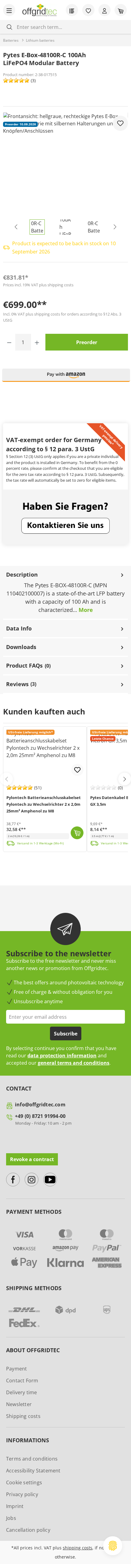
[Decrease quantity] (9, 342)
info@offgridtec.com (40, 1104)
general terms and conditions (73, 1063)
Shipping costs (23, 1416)
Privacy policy (22, 1494)
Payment (16, 1368)
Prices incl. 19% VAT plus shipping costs (38, 285)
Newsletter (19, 1404)
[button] (66, 377)
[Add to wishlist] (120, 123)
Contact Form (22, 1380)
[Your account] (104, 10)
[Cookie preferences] (113, 1546)
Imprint (14, 1506)
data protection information (62, 1055)
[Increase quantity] (37, 342)
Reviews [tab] (21, 684)
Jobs (11, 1518)
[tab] (65, 593)
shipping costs (77, 1548)
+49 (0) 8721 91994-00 (40, 1116)
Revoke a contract (32, 1159)
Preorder (86, 342)
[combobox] (70, 27)
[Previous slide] (6, 779)
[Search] (9, 27)
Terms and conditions (32, 1458)
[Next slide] (124, 779)
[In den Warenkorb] (77, 832)
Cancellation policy (28, 1530)
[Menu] (9, 10)
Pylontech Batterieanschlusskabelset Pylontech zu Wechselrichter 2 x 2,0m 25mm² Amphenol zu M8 (43, 804)
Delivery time (21, 1392)
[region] (65, 174)
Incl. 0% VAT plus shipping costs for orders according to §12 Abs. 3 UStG (62, 317)
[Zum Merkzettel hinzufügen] (77, 770)
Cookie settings (24, 1482)
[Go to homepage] (39, 10)
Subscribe (65, 1033)
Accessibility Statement (33, 1470)
